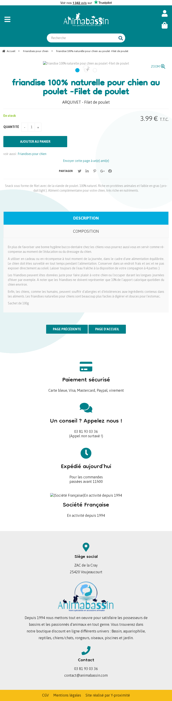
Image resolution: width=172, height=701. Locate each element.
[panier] (165, 25)
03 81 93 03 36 (86, 424)
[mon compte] (165, 13)
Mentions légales (67, 695)
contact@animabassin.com (86, 675)
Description (86, 218)
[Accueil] (86, 19)
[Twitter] (79, 171)
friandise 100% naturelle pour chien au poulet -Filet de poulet (86, 88)
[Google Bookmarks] (102, 171)
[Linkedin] (87, 171)
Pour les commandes (86, 469)
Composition (86, 231)
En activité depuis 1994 (86, 508)
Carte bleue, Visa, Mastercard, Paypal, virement (86, 383)
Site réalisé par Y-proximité (108, 695)
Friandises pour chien (32, 154)
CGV (45, 695)
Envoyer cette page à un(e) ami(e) (86, 161)
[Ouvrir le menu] (24, 19)
